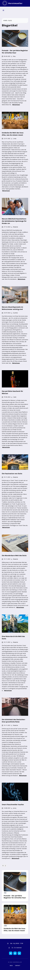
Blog (10, 20)
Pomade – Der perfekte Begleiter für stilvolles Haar (15, 897)
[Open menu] (3, 10)
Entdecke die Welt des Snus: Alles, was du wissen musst (14, 929)
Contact (17, 965)
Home (5, 20)
